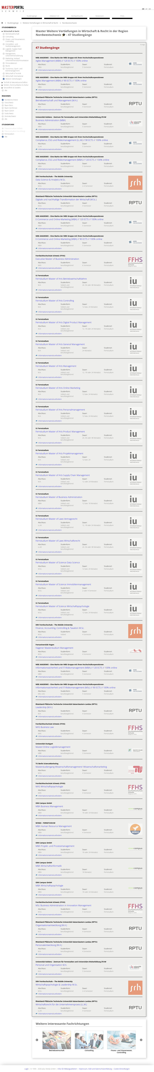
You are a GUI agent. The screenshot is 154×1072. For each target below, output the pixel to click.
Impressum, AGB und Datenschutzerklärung (95, 1069)
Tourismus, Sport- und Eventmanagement (14, 70)
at (146, 9)
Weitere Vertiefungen (14, 79)
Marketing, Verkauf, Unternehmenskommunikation (17, 59)
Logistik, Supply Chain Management (14, 50)
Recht (8, 66)
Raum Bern (9, 105)
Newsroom (100, 16)
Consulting (9, 37)
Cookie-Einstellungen (122, 1069)
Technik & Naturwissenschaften (15, 82)
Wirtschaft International (14, 76)
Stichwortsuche (77, 16)
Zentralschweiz (10, 116)
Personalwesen (11, 63)
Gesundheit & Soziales (12, 88)
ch (143, 9)
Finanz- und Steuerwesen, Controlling (15, 40)
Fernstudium (9, 134)
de (150, 9)
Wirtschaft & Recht (11, 31)
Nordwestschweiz (69, 23)
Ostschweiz (9, 103)
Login (27, 1069)
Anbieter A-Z (54, 16)
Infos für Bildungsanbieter (67, 1069)
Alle (6, 90)
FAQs (122, 16)
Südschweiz (9, 114)
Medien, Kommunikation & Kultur (16, 85)
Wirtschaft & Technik (13, 74)
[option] (57, 1041)
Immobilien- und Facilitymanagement (13, 45)
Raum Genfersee (11, 108)
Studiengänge (13, 23)
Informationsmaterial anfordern (50, 70)
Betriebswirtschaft (12, 34)
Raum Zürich (9, 111)
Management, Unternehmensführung (14, 55)
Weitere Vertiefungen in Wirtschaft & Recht (40, 23)
